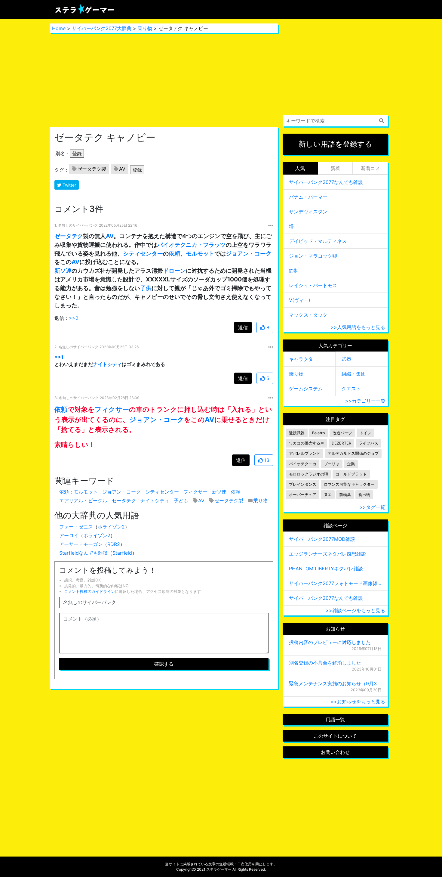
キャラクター (303, 359)
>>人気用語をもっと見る (357, 327)
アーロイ (68, 535)
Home (59, 28)
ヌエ (328, 494)
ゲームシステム (306, 389)
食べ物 (364, 494)
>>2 (73, 318)
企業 (351, 464)
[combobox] (335, 120)
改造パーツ (342, 433)
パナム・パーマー (308, 197)
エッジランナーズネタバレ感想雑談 (327, 554)
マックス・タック (308, 315)
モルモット (200, 253)
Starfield (122, 553)
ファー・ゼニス (76, 527)
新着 (335, 168)
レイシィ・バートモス (313, 285)
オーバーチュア (302, 494)
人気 (300, 168)
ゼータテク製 (91, 169)
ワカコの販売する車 (306, 443)
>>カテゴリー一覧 (365, 401)
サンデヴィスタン (308, 212)
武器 (346, 359)
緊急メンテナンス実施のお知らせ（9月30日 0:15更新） (335, 683)
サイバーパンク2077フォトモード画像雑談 (335, 583)
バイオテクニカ (302, 464)
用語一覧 (335, 720)
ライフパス (368, 443)
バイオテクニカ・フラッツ (191, 244)
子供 (146, 288)
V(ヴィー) (299, 300)
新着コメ (370, 168)
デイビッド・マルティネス (318, 241)
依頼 (174, 253)
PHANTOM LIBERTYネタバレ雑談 (326, 569)
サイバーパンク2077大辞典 (101, 28)
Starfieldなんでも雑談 (83, 553)
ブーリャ (331, 464)
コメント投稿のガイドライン (89, 591)
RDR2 (113, 544)
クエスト (351, 389)
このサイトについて (335, 736)
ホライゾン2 (111, 527)
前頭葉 (345, 494)
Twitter (68, 184)
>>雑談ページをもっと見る (355, 610)
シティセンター (143, 253)
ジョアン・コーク (249, 253)
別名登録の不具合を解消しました (325, 663)
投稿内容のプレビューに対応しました (330, 642)
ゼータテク (68, 236)
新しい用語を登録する (335, 144)
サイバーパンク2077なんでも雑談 (326, 182)
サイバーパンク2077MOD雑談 (322, 539)
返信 (243, 327)
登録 (77, 153)
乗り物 (145, 28)
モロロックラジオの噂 (308, 474)
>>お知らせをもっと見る (357, 702)
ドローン (174, 270)
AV (122, 169)
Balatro (318, 433)
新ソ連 (63, 270)
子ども (181, 500)
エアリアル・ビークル (83, 500)
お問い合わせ (335, 752)
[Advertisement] (164, 80)
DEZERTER (341, 443)
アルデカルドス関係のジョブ (353, 453)
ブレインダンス (302, 484)
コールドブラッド (351, 474)
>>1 (58, 357)
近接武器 (297, 433)
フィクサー (112, 409)
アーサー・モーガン (81, 544)
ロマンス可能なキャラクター (349, 484)
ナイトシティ (107, 364)
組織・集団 (354, 374)
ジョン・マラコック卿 (313, 256)
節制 (294, 271)
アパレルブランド (304, 453)
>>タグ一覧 (372, 507)
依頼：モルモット (78, 492)
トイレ (365, 433)
